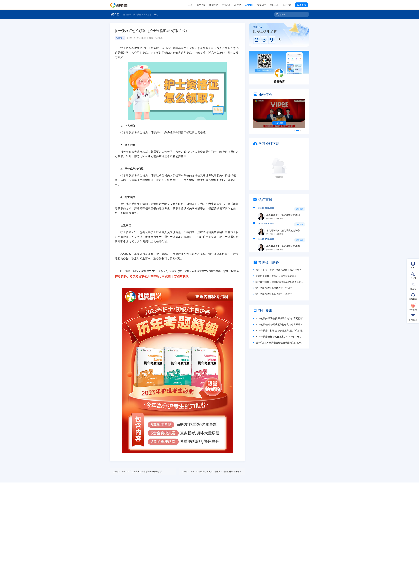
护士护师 (137, 14)
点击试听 (279, 122)
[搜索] (277, 14)
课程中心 (201, 4)
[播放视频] (279, 113)
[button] (279, 67)
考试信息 (148, 14)
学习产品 (226, 4)
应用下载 (301, 4)
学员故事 (261, 4)
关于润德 (287, 4)
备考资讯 (249, 4)
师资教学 (213, 4)
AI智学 (237, 4)
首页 (190, 4)
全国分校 (274, 4)
